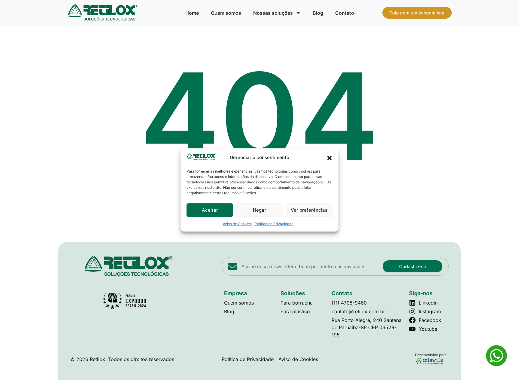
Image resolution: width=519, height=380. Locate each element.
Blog (318, 13)
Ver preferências (309, 210)
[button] (329, 158)
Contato (344, 13)
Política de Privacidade (274, 224)
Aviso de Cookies (237, 224)
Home (192, 13)
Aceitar (210, 210)
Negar (259, 210)
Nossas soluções (273, 13)
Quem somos (226, 13)
